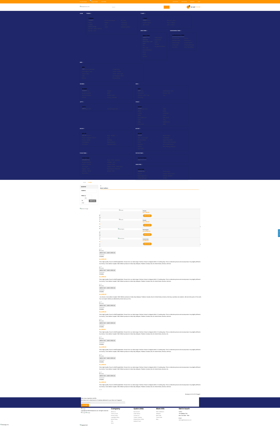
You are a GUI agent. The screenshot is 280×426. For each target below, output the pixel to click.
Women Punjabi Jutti (112, 109)
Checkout (192, 1)
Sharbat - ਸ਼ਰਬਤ (111, 164)
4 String (90, 24)
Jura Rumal (124, 22)
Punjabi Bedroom (142, 176)
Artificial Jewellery (86, 95)
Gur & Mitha (85, 173)
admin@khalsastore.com (185, 420)
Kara (144, 45)
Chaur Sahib (175, 45)
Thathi (106, 27)
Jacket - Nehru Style (118, 73)
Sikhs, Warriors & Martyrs (169, 146)
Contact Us (136, 415)
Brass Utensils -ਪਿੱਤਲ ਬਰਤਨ (113, 169)
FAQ (112, 421)
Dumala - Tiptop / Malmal (95, 28)
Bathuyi (84, 78)
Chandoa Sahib (176, 40)
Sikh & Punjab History (168, 144)
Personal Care (141, 171)
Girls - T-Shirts (170, 25)
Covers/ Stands (188, 42)
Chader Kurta (116, 69)
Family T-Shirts (146, 20)
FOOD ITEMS (85, 158)
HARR (164, 124)
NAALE (108, 93)
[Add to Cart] (99, 231)
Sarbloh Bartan (158, 37)
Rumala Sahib (175, 38)
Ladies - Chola (85, 91)
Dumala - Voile (92, 31)
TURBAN (90, 18)
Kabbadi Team (137, 421)
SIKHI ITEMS (146, 35)
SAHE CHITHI (166, 117)
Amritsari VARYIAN (86, 162)
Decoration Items (111, 144)
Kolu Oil (140, 173)
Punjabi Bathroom (142, 178)
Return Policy (114, 419)
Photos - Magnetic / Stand (89, 137)
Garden (165, 178)
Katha (139, 142)
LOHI (83, 76)
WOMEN (84, 89)
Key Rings (109, 140)
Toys (164, 95)
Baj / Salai (123, 20)
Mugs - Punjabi (111, 135)
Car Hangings (85, 142)
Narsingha (146, 230)
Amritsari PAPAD (86, 160)
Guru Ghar (174, 47)
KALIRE (139, 111)
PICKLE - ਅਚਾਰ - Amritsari (113, 160)
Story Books (141, 93)
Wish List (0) (184, 1)
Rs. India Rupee (83, 1)
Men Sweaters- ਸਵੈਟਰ (118, 76)
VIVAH (140, 107)
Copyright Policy (115, 417)
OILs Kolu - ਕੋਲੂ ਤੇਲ (86, 171)
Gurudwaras (166, 137)
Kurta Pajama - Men (87, 71)
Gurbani (140, 146)
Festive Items (142, 158)
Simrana (157, 44)
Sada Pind (141, 169)
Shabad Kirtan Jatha (139, 419)
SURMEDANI (165, 113)
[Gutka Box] (121, 238)
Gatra (156, 42)
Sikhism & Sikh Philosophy (169, 142)
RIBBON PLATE (166, 122)
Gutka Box (146, 239)
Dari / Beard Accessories (88, 69)
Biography (140, 144)
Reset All (92, 201)
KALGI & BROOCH (142, 117)
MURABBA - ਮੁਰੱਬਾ (111, 162)
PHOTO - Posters (86, 135)
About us (113, 411)
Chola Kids (140, 97)
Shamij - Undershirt (112, 97)
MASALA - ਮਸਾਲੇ (85, 169)
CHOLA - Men (85, 73)
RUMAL (164, 111)
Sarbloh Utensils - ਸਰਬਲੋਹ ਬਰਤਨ (115, 166)
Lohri (139, 160)
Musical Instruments (187, 39)
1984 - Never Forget (143, 137)
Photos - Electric (86, 140)
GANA (139, 122)
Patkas (90, 22)
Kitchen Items (166, 171)
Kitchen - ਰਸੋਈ (110, 171)
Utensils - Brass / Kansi (168, 173)
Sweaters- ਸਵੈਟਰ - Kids (143, 95)
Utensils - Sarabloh (167, 176)
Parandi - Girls (166, 93)
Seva (112, 423)
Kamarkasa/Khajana (160, 46)
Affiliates (158, 413)
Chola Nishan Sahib (189, 45)
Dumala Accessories (110, 20)
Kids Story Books (142, 140)
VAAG (139, 120)
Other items (187, 47)
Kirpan (144, 37)
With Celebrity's (160, 411)
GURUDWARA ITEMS (178, 35)
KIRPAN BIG (145, 39)
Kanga (144, 54)
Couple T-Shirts (147, 22)
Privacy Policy (114, 415)
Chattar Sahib (175, 42)
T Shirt (145, 18)
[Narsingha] (121, 229)
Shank (144, 211)
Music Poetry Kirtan (168, 140)
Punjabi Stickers (111, 142)
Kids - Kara (140, 91)
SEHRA (139, 115)
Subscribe (85, 405)
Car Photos (85, 144)
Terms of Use (114, 413)
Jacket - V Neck (117, 71)
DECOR (84, 133)
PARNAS (106, 22)
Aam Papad (85, 166)
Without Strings (92, 26)
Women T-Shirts (171, 20)
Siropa (192, 47)
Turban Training (138, 417)
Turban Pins (124, 25)
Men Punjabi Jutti (86, 109)
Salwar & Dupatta (86, 93)
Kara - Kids (145, 47)
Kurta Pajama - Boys (168, 91)
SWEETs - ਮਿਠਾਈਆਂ (86, 164)
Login (199, 1)
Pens (108, 137)
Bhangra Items (116, 78)
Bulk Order (158, 415)
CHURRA (140, 113)
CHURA (101, 256)
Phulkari (109, 91)
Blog (157, 419)
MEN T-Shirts (146, 25)
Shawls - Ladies (111, 95)
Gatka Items (158, 40)
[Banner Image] (89, 209)
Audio (139, 135)
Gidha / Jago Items (143, 109)
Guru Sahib (140, 148)
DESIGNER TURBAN (125, 27)
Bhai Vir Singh (166, 135)
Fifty (106, 25)
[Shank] (121, 210)
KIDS (139, 89)
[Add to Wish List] (101, 266)
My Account (137, 411)
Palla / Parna (141, 124)
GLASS (164, 115)
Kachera (145, 56)
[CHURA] (150, 251)
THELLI (164, 120)
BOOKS (140, 133)
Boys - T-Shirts (171, 22)
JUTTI (84, 107)
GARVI (164, 109)
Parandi (84, 97)
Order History (137, 413)
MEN (83, 67)
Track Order (103, 1)
